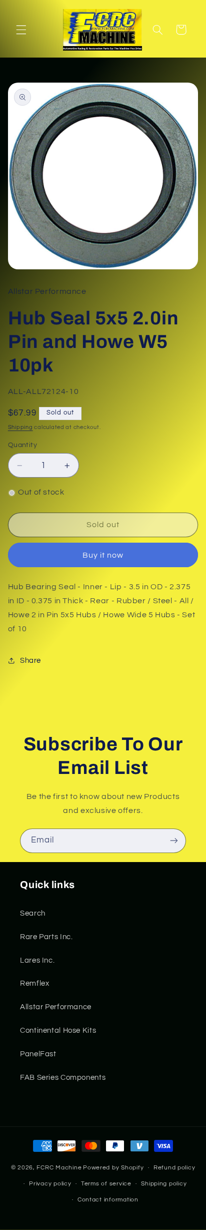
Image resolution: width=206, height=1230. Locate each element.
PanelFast (38, 1054)
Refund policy (175, 1167)
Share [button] (30, 660)
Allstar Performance (56, 1007)
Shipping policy (163, 1183)
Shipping (20, 427)
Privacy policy (50, 1183)
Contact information (108, 1199)
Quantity (22, 445)
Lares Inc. (37, 960)
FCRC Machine (59, 1167)
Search (33, 913)
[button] (21, 29)
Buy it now (103, 555)
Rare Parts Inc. (46, 937)
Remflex (34, 983)
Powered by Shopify (113, 1167)
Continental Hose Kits (58, 1030)
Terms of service (106, 1183)
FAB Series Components (63, 1077)
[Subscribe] (174, 841)
